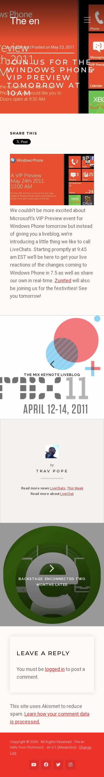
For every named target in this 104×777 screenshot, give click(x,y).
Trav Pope (52, 471)
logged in (55, 669)
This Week (75, 488)
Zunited (63, 280)
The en (24, 20)
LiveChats (57, 488)
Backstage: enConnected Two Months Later (52, 581)
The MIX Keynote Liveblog (52, 375)
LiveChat (67, 494)
